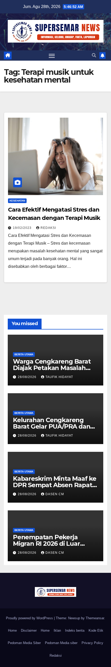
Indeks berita (74, 630)
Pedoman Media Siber (24, 643)
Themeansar (95, 618)
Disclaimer (29, 630)
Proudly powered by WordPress (30, 618)
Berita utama (23, 354)
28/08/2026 (27, 377)
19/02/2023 (23, 228)
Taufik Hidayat (59, 377)
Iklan (57, 630)
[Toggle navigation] (52, 55)
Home (12, 630)
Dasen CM (54, 494)
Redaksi (48, 228)
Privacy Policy (92, 643)
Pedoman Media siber (61, 643)
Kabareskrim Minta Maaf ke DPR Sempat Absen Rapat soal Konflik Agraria (54, 485)
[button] (94, 55)
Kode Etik (96, 630)
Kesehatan (17, 200)
